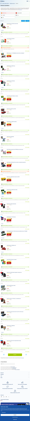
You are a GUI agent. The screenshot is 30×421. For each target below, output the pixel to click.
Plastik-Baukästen (14, 367)
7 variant (2, 72)
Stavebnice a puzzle (12, 3)
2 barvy (2, 223)
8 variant (2, 30)
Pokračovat (20, 9)
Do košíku (28, 36)
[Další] (26, 354)
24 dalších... (15, 354)
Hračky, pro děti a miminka (5, 3)
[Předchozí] (4, 354)
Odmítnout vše (15, 419)
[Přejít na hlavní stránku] (2, 1)
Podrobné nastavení (15, 417)
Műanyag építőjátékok (17, 369)
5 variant (2, 128)
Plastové (17, 3)
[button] (15, 372)
